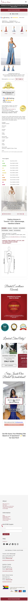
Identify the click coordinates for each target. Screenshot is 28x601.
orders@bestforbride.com (15, 236)
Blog (4, 515)
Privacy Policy (5, 520)
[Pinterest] (13, 544)
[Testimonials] (14, 100)
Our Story (5, 505)
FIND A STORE (14, 14)
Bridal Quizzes (6, 517)
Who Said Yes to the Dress (8, 506)
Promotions (15, 228)
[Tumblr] (15, 544)
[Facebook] (4, 544)
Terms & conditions (7, 519)
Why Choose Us (6, 503)
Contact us (5, 541)
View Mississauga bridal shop (8, 560)
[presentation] (1, 31)
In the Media (5, 508)
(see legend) (11, 79)
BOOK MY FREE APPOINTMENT (14, 10)
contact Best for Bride (9, 109)
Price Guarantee (5, 230)
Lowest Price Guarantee (8, 507)
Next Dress (20, 214)
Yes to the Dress (17, 230)
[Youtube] (7, 544)
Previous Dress (7, 214)
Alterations (10, 228)
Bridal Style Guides (6, 516)
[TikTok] (10, 544)
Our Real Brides (22, 228)
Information (4, 228)
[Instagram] (17, 544)
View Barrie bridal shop (7, 581)
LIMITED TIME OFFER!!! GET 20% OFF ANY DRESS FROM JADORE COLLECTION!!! (13, 242)
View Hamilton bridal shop (7, 571)
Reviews (11, 230)
